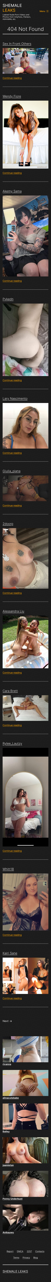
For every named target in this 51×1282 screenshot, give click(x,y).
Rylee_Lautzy (12, 743)
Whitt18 (8, 869)
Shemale (12, 8)
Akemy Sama (12, 191)
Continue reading (12, 78)
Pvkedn (8, 299)
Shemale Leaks (15, 1271)
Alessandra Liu (13, 611)
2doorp (8, 524)
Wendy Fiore (12, 96)
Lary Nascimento (15, 398)
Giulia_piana (11, 471)
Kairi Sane (10, 953)
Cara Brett (10, 691)
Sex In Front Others (17, 44)
